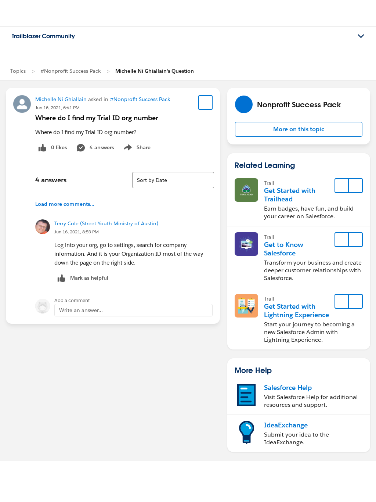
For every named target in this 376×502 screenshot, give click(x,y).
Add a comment (72, 300)
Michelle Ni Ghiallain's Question (154, 71)
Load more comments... (64, 204)
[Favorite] (205, 102)
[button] (298, 129)
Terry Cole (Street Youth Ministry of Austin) (106, 223)
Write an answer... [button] (81, 310)
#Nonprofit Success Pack (70, 71)
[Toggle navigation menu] (361, 36)
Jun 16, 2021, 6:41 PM (57, 107)
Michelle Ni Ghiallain (61, 99)
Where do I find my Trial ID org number (96, 118)
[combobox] (173, 180)
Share (136, 149)
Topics (18, 71)
